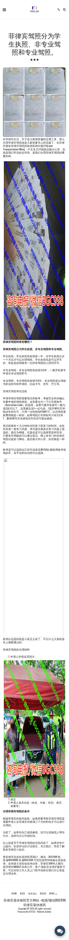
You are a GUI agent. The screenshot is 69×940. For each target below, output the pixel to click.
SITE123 (32, 911)
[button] (4, 9)
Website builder (44, 911)
